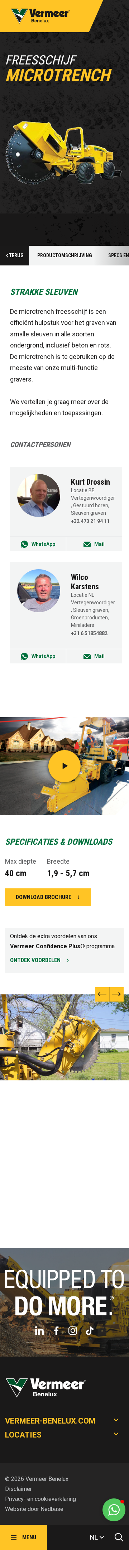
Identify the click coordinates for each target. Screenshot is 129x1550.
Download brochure (43, 897)
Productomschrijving (64, 255)
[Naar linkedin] (39, 1330)
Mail (99, 544)
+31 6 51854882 (89, 633)
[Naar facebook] (56, 1330)
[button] (116, 994)
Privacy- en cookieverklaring (40, 1499)
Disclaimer (18, 1489)
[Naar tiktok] (89, 1330)
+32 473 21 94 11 (90, 521)
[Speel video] (64, 766)
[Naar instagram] (72, 1330)
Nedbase (51, 1509)
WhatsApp (43, 544)
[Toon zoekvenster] (116, 1537)
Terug (16, 255)
